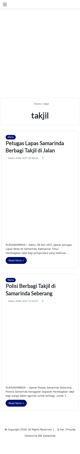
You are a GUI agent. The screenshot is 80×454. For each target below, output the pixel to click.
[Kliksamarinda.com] (22, 4)
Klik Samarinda (46, 435)
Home (37, 103)
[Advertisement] (40, 54)
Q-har (60, 429)
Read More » (16, 260)
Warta (11, 137)
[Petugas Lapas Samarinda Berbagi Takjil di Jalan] (40, 200)
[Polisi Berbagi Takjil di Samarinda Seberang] (40, 343)
